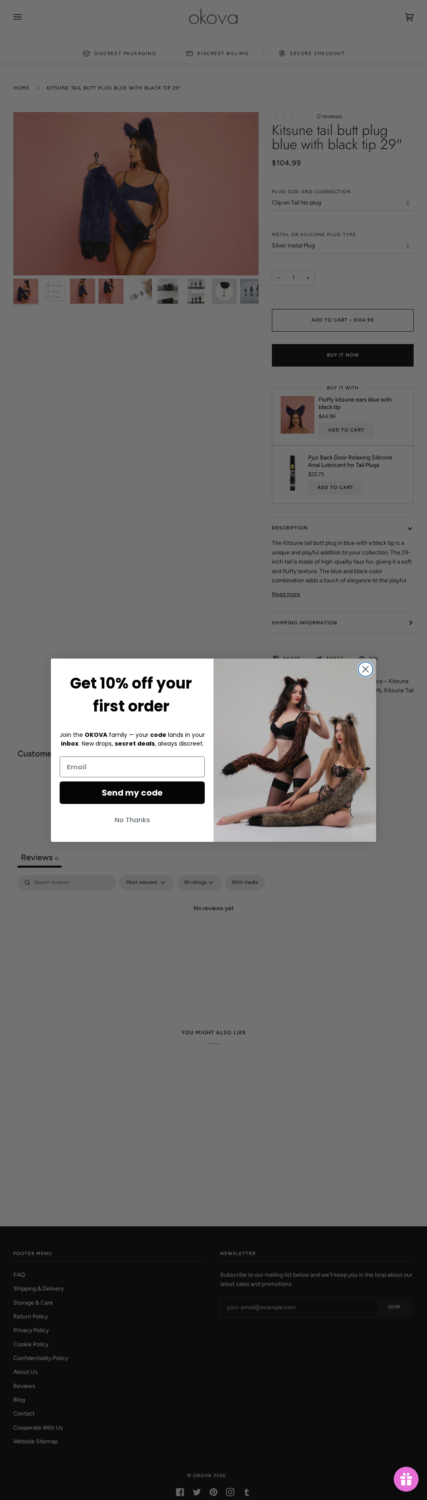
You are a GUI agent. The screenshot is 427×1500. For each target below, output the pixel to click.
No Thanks (132, 820)
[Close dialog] (365, 669)
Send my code (132, 793)
